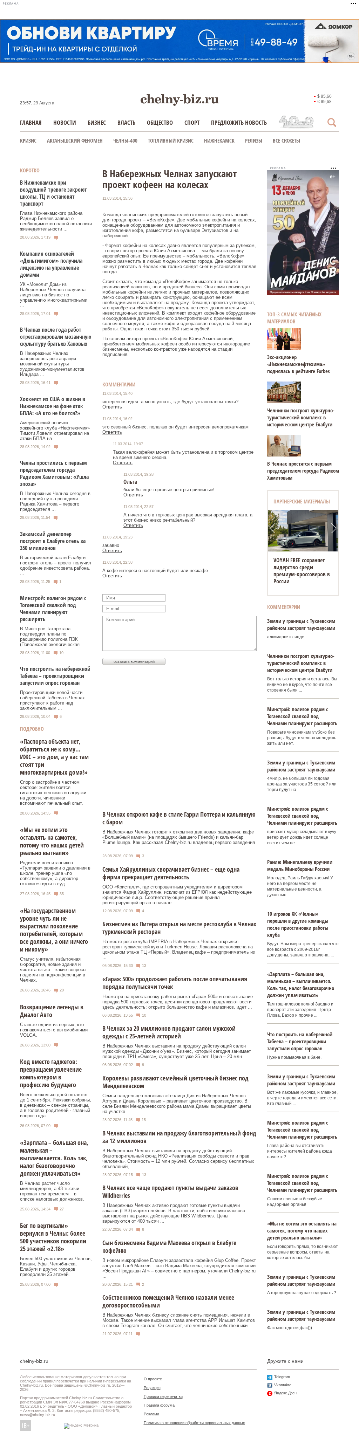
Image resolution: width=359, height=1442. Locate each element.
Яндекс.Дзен (285, 1393)
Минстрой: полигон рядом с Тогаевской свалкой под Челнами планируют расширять (53, 608)
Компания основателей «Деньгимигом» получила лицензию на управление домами (51, 264)
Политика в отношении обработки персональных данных (194, 1423)
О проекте (153, 1379)
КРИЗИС (28, 140)
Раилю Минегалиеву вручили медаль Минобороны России (299, 865)
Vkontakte (282, 1385)
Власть (126, 122)
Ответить (112, 407)
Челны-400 (125, 140)
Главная (31, 122)
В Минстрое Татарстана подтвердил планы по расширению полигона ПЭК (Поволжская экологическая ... (52, 636)
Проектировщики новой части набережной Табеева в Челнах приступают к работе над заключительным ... (52, 700)
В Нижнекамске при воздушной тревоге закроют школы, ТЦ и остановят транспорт (53, 193)
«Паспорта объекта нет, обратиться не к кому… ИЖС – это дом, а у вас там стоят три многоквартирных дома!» (54, 756)
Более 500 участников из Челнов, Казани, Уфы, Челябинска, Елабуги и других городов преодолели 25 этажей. (56, 1266)
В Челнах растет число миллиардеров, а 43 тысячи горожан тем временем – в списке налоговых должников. (52, 1191)
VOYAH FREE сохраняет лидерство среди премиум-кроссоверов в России (301, 570)
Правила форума (159, 1405)
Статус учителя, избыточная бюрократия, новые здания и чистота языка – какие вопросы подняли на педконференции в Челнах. (53, 969)
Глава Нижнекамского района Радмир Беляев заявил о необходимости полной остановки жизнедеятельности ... (56, 221)
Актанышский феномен (75, 140)
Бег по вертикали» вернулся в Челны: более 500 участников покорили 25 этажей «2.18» (53, 1237)
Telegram (282, 1377)
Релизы (253, 140)
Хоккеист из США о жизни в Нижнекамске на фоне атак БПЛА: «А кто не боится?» (52, 406)
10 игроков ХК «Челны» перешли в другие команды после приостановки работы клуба (297, 924)
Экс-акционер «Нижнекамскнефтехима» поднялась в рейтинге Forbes (298, 364)
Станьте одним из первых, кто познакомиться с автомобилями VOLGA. (54, 1030)
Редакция (152, 1388)
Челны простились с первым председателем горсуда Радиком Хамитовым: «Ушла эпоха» (54, 473)
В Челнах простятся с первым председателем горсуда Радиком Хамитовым (303, 470)
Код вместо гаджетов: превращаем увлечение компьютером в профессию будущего (51, 1073)
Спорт (191, 122)
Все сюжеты (286, 140)
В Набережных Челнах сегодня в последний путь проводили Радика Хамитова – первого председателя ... (55, 501)
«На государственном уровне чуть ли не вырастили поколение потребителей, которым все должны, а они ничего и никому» (54, 929)
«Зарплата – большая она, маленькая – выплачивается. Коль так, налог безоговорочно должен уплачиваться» (54, 1157)
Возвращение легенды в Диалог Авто (51, 1011)
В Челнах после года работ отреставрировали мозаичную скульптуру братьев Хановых (55, 337)
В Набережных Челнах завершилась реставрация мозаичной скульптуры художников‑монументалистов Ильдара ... (52, 364)
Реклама (151, 1414)
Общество (160, 122)
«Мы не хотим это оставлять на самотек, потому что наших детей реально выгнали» (52, 841)
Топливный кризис (171, 140)
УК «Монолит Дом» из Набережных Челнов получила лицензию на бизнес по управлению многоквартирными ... (53, 295)
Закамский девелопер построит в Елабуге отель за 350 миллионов (53, 541)
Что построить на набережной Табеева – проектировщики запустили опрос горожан (55, 676)
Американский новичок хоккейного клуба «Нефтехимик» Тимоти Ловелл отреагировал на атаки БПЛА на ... (55, 430)
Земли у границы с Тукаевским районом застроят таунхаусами (301, 624)
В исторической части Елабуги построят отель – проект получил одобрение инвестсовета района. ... (55, 565)
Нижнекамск (219, 140)
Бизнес (97, 122)
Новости (64, 122)
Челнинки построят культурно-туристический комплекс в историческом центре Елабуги (300, 417)
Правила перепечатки (163, 1396)
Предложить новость (239, 122)
